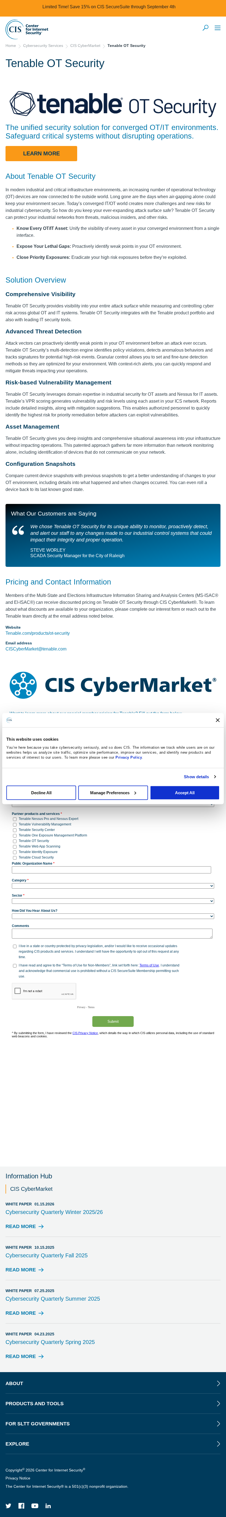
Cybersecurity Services (43, 45)
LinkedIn (48, 1505)
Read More (21, 1228)
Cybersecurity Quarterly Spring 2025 (50, 1342)
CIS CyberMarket (85, 45)
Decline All (41, 792)
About (14, 1383)
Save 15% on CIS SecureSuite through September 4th (123, 6)
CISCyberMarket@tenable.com (36, 649)
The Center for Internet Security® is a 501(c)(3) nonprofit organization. (68, 1486)
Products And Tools (35, 1403)
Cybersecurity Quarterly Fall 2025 (47, 1255)
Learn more (41, 153)
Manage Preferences (110, 792)
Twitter (9, 1505)
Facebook (21, 1506)
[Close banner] (218, 720)
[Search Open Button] (206, 28)
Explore (17, 1444)
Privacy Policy (128, 757)
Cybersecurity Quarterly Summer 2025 (53, 1299)
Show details (196, 776)
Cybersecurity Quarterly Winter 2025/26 (54, 1212)
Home (11, 45)
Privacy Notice (18, 1478)
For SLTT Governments (38, 1423)
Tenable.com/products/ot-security (38, 633)
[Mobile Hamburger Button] (217, 28)
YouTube (35, 1505)
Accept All (185, 792)
